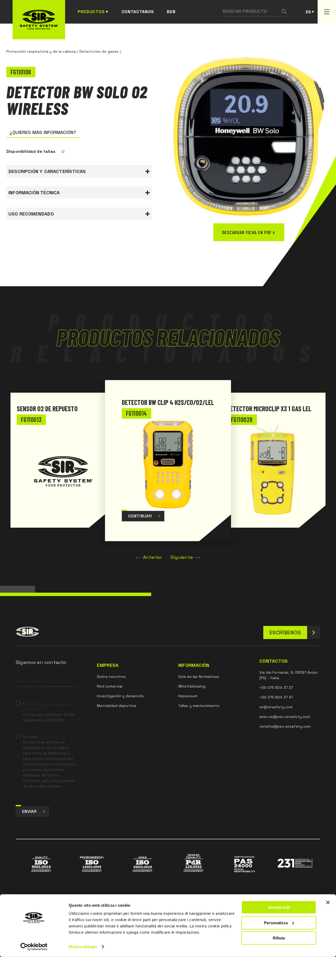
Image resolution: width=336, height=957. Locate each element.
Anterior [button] (152, 557)
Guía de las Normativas (198, 676)
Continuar (140, 516)
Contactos (273, 661)
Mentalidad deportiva (116, 705)
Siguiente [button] (181, 557)
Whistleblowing (192, 686)
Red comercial (109, 686)
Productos (91, 11)
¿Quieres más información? (42, 132)
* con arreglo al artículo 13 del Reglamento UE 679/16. (50, 711)
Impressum (187, 696)
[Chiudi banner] (328, 902)
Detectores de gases (99, 51)
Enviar (29, 811)
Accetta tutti (279, 907)
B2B (171, 11)
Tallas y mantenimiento (199, 705)
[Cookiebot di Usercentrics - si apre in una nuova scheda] (34, 947)
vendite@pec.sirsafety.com (285, 726)
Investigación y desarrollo (120, 696)
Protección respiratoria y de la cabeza (41, 51)
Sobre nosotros (111, 676)
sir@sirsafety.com (276, 707)
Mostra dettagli (83, 946)
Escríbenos (285, 632)
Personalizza (276, 922)
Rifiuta (279, 938)
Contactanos (138, 11)
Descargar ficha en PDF (247, 232)
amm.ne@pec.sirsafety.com (284, 716)
